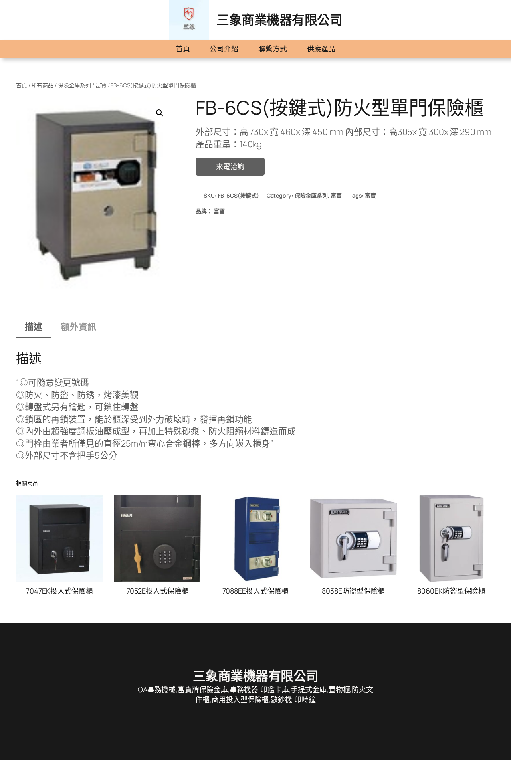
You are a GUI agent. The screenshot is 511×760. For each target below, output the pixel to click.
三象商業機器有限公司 (279, 19)
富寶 (101, 85)
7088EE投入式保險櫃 (255, 591)
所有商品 (43, 85)
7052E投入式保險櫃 (158, 591)
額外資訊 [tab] (78, 326)
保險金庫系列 (74, 85)
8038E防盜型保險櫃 (353, 591)
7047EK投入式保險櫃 (59, 591)
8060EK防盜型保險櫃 (451, 591)
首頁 (183, 48)
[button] (160, 113)
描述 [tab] (33, 326)
